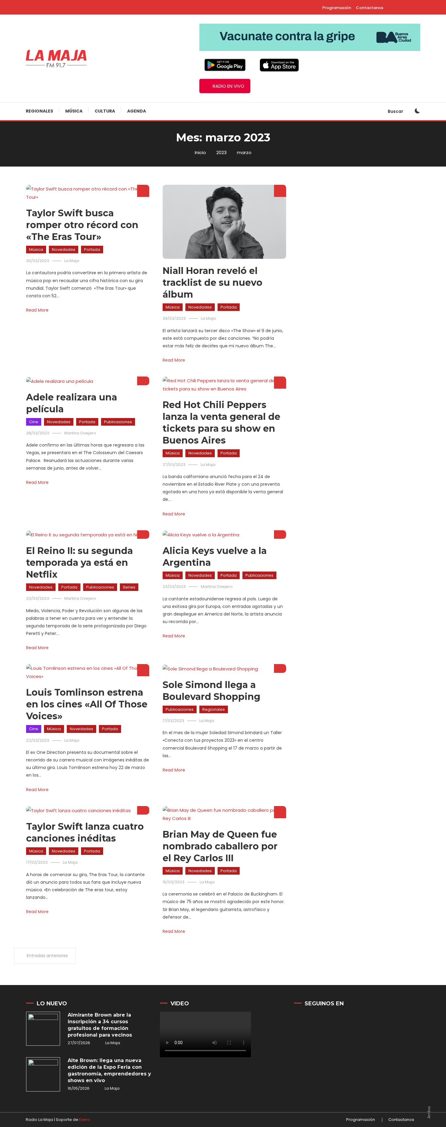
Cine (33, 422)
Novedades (63, 249)
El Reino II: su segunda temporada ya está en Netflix (79, 562)
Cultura (105, 111)
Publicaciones (118, 422)
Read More (37, 310)
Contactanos (369, 8)
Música (74, 111)
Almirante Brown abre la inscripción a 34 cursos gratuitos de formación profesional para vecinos (100, 1025)
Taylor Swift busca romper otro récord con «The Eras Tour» (82, 225)
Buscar (396, 111)
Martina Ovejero (80, 433)
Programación (336, 8)
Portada (92, 249)
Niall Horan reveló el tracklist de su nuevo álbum (212, 282)
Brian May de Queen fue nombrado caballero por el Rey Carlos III (220, 846)
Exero (84, 1119)
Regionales (39, 111)
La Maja (71, 261)
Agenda (136, 111)
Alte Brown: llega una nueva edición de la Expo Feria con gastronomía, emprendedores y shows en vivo (109, 1070)
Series (129, 587)
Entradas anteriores (47, 956)
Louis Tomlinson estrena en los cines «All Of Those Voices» (86, 704)
